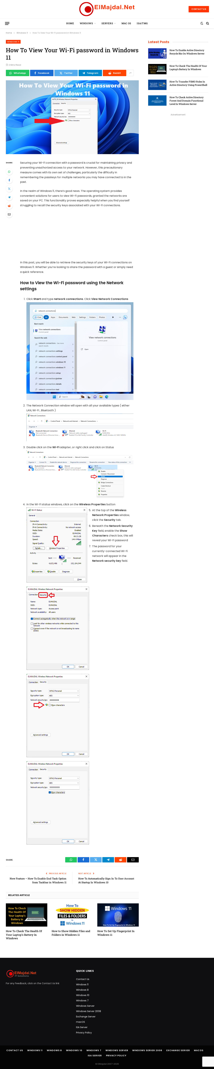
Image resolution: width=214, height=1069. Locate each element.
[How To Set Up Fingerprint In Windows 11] (118, 915)
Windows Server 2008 (88, 1011)
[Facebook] (9, 180)
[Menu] (7, 23)
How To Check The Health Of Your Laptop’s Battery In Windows (24, 934)
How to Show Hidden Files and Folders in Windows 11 (71, 932)
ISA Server (81, 1027)
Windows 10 (82, 995)
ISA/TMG (142, 23)
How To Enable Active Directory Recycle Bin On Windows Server (187, 52)
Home (70, 23)
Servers (107, 23)
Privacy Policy (84, 1032)
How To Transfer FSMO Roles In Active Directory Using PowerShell (188, 83)
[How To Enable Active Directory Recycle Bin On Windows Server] (157, 53)
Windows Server (85, 1006)
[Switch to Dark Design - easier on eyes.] (202, 23)
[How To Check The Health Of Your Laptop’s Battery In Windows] (26, 915)
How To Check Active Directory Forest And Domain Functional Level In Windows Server (187, 101)
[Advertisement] (81, 235)
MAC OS (126, 23)
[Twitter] (9, 188)
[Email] (9, 214)
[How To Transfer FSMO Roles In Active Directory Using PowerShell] (157, 85)
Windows (86, 23)
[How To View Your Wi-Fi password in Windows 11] (72, 153)
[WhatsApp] (9, 171)
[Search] (207, 23)
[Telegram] (9, 197)
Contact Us (198, 9)
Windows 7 (82, 1000)
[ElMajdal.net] (107, 9)
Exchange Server (85, 1016)
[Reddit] (9, 205)
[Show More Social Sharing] (130, 73)
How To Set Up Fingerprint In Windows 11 (115, 932)
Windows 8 (82, 990)
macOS (80, 1022)
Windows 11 (13, 41)
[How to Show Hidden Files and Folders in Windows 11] (72, 915)
